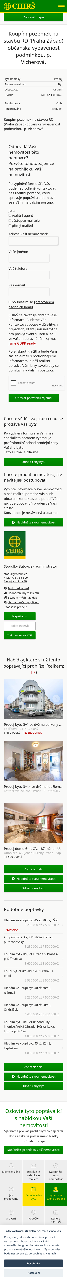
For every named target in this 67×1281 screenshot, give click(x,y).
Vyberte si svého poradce (56, 1197)
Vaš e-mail (17, 285)
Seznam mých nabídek (22, 597)
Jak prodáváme (11, 1197)
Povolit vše (33, 1263)
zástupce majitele (25, 220)
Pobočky (33, 1218)
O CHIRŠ (11, 1218)
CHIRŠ (19, 6)
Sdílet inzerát (20, 626)
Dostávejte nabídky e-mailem (33, 1175)
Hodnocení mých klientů (23, 593)
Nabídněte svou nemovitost (36, 522)
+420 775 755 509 (16, 577)
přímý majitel (22, 225)
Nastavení (34, 1272)
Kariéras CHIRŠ (56, 1220)
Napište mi (19, 616)
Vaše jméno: (18, 251)
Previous (11, 698)
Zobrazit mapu (33, 17)
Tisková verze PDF (19, 635)
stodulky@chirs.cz (15, 574)
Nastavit (50, 1253)
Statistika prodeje (16, 607)
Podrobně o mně (18, 588)
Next (56, 698)
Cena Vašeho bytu (33, 1197)
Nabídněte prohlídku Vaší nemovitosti (33, 1150)
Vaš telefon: (18, 268)
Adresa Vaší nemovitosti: (28, 234)
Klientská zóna (11, 1172)
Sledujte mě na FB (15, 581)
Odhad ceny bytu (34, 462)
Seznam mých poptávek (23, 602)
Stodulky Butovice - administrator (30, 566)
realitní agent (22, 215)
